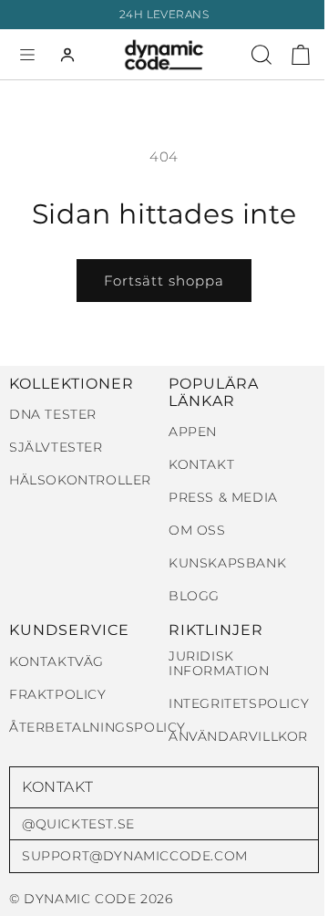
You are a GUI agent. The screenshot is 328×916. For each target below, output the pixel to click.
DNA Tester (53, 414)
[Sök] (261, 54)
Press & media (223, 497)
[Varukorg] (300, 54)
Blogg (194, 596)
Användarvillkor (238, 736)
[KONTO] (67, 54)
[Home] (164, 54)
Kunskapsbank (227, 563)
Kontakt (201, 465)
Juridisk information (219, 664)
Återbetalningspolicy (97, 727)
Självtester (56, 447)
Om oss (197, 530)
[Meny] (27, 54)
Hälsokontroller (80, 480)
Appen (193, 432)
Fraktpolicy (58, 695)
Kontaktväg (56, 662)
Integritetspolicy (239, 704)
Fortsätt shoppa (164, 280)
